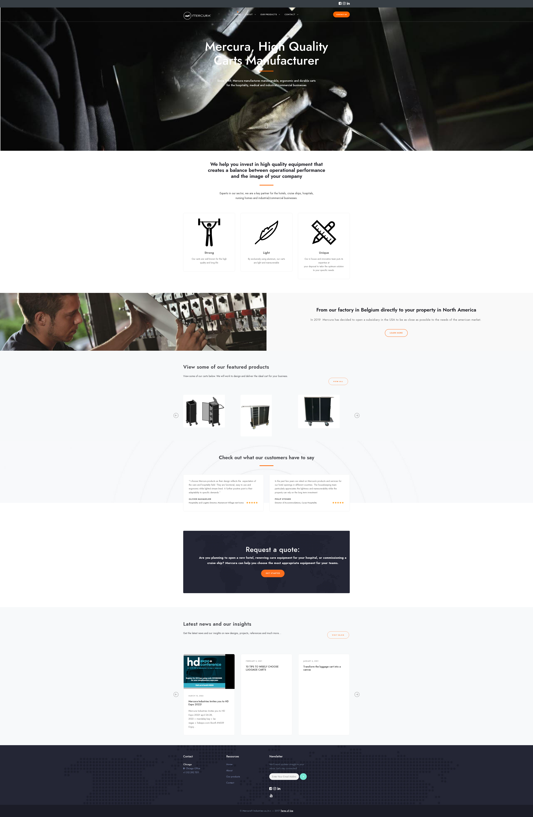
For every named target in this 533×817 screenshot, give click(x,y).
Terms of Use (287, 810)
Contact (290, 14)
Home (238, 14)
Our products (268, 14)
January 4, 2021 (311, 661)
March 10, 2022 (195, 696)
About (249, 14)
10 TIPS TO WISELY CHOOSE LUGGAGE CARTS (262, 668)
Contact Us (341, 14)
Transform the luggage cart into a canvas (322, 668)
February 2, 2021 (254, 661)
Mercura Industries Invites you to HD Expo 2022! (208, 703)
